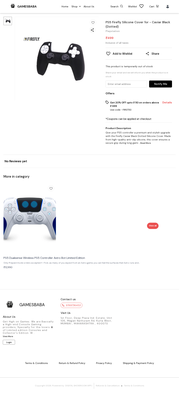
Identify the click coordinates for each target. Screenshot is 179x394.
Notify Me (160, 84)
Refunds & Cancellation (108, 385)
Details (167, 102)
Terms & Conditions (134, 385)
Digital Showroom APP (78, 385)
